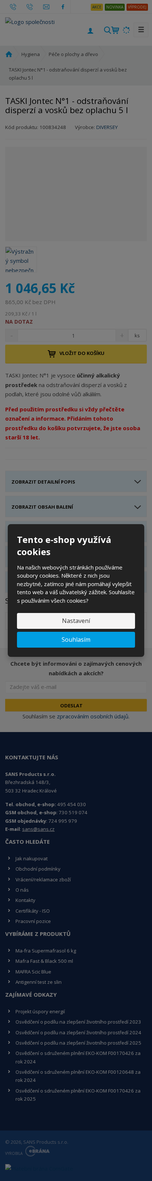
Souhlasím (76, 639)
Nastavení (76, 621)
